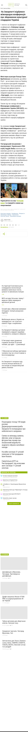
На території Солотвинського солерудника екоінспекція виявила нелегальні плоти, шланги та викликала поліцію (13, 289)
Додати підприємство (14, 503)
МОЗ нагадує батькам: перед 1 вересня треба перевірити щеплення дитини (13, 300)
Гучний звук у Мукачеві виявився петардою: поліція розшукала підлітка (14, 311)
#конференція (15, 213)
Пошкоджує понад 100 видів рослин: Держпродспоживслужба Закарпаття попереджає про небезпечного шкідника (13, 426)
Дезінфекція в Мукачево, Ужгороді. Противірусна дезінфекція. (11, 574)
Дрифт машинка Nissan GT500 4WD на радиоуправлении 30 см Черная (13, 599)
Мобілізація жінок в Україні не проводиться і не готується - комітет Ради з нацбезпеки (13, 321)
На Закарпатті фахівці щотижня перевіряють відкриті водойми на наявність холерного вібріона (14, 332)
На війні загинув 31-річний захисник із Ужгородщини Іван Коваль (13, 454)
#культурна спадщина (6, 213)
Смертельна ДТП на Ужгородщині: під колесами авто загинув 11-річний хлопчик (13, 464)
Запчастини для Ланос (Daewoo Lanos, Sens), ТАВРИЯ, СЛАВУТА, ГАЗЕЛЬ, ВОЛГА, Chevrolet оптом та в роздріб (14, 644)
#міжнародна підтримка (15, 216)
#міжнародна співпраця (6, 215)
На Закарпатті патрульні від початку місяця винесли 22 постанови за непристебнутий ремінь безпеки (13, 365)
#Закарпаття (22, 213)
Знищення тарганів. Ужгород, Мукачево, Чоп (13, 632)
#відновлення (15, 215)
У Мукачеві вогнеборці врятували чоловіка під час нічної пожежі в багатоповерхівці (14, 353)
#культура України (5, 216)
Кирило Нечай (7, 219)
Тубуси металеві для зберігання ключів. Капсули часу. (13, 622)
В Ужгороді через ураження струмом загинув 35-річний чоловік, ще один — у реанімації (13, 342)
